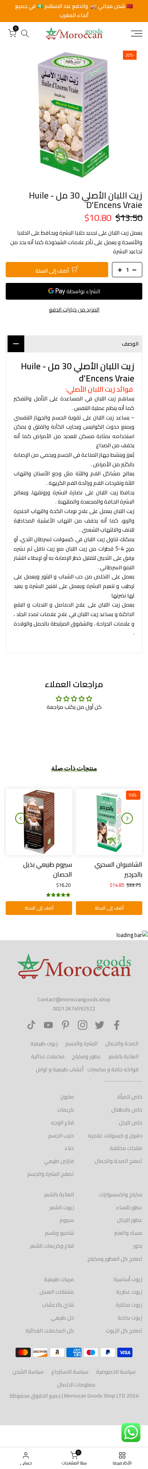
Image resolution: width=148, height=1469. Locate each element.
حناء (69, 1148)
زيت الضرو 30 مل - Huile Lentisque (39, 869)
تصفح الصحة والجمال (118, 1161)
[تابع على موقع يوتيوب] (48, 1025)
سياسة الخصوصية (115, 1372)
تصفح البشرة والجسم (50, 1174)
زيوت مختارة (129, 1305)
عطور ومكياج (86, 1056)
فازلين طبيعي (59, 1161)
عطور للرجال (129, 1220)
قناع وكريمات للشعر (52, 1246)
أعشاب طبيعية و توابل (59, 1069)
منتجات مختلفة (126, 1148)
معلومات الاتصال (76, 1385)
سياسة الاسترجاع (69, 1372)
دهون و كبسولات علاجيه (115, 1135)
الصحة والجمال (122, 1043)
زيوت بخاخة (130, 1318)
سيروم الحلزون (123, 864)
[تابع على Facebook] (116, 1025)
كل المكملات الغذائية (49, 1331)
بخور (137, 1246)
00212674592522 (74, 1008)
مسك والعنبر (128, 1233)
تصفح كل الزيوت (123, 1331)
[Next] (21, 818)
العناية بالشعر (124, 1056)
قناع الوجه (62, 1123)
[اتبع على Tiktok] (31, 1025)
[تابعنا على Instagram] (82, 1025)
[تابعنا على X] (99, 1025)
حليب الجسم (61, 1135)
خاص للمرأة (129, 1097)
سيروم (67, 1220)
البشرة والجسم (81, 1043)
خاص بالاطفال (126, 1110)
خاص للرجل (130, 1123)
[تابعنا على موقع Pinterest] (65, 1025)
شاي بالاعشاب (58, 1305)
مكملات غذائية (48, 1056)
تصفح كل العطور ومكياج (114, 1259)
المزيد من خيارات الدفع (74, 309)
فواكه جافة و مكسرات (113, 1069)
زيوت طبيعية (44, 1043)
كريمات (65, 1110)
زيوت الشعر (61, 1207)
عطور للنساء (129, 1207)
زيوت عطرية (129, 1292)
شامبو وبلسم (59, 1233)
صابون (67, 1097)
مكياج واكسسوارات (120, 1194)
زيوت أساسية (127, 1279)
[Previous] (127, 818)
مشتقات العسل (56, 1292)
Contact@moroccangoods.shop (74, 999)
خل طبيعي (62, 1318)
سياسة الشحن (28, 1372)
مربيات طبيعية (59, 1279)
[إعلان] (74, 11)
